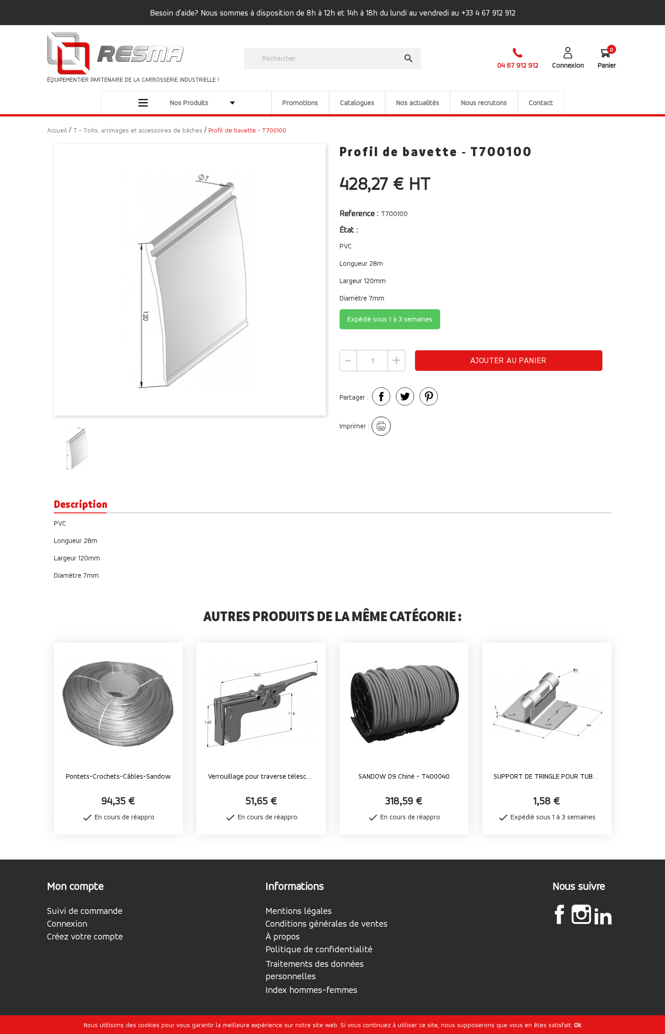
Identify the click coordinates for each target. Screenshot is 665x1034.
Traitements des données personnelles (315, 970)
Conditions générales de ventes (327, 923)
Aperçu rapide (118, 792)
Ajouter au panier (508, 360)
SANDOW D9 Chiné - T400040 (404, 776)
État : (350, 229)
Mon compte (75, 886)
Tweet (405, 396)
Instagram (581, 914)
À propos (283, 936)
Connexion (67, 923)
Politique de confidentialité (319, 949)
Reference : (359, 213)
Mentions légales (299, 911)
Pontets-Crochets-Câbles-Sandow (118, 776)
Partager (381, 396)
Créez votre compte (85, 936)
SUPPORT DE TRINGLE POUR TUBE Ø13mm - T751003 (547, 776)
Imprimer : (354, 426)
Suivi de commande (84, 911)
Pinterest (428, 396)
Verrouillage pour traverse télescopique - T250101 (261, 776)
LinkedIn (603, 916)
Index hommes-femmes (311, 990)
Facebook (559, 914)
